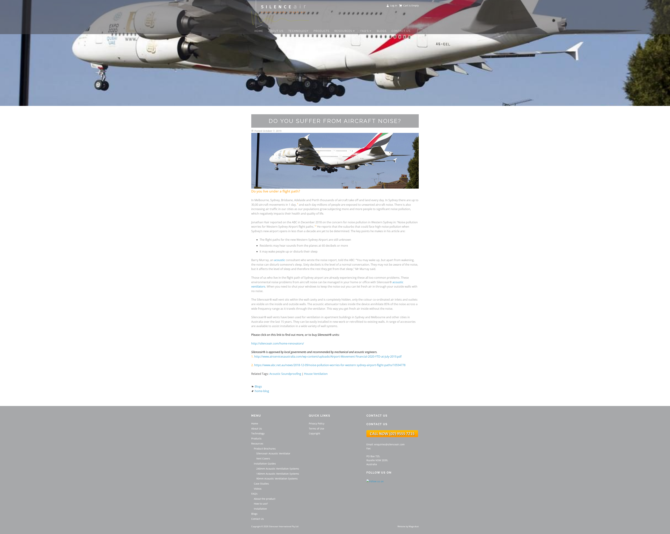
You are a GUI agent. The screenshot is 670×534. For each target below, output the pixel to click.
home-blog (262, 391)
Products (321, 30)
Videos (258, 488)
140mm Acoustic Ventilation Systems (277, 473)
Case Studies (261, 483)
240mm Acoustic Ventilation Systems (277, 468)
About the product (264, 498)
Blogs (381, 30)
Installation (260, 508)
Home (259, 30)
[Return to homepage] (280, 14)
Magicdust (414, 526)
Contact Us (401, 30)
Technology (298, 30)
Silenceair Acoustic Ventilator (273, 453)
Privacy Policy (316, 423)
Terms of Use (316, 428)
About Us (275, 30)
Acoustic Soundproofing (285, 374)
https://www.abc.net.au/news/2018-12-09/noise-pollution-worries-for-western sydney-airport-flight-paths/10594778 (329, 365)
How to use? (261, 503)
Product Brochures (265, 448)
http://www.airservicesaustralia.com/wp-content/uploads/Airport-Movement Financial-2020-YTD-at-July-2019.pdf (327, 356)
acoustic (279, 260)
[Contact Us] (392, 436)
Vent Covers (263, 458)
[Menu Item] (392, 482)
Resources (343, 30)
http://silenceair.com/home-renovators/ (277, 343)
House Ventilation (316, 374)
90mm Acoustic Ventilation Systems (277, 478)
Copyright (314, 433)
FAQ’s (364, 30)
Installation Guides (265, 463)
